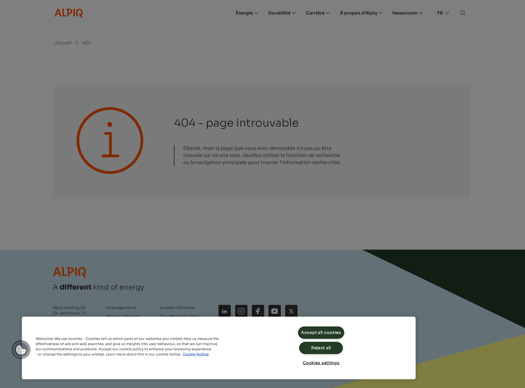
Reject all (321, 347)
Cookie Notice (196, 354)
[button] (21, 349)
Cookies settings (321, 362)
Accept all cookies (321, 332)
